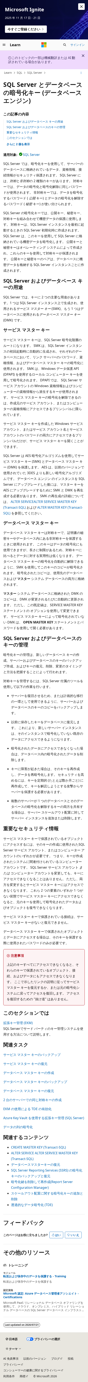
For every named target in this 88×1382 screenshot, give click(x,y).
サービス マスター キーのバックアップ (32, 1054)
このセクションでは (19, 138)
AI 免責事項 (10, 1358)
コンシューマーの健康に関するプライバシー (32, 1370)
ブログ (55, 1358)
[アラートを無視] (81, 6)
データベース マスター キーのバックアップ (35, 1082)
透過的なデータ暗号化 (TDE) (32, 1205)
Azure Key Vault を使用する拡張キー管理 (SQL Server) (43, 1118)
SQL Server (34, 73)
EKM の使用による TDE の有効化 (27, 1109)
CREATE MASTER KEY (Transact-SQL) (38, 1147)
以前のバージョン (34, 1358)
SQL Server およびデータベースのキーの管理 (36, 127)
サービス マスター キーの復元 (25, 1063)
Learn (8, 73)
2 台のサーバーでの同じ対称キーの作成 (32, 1100)
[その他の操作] (81, 73)
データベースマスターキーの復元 (35, 1164)
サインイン (77, 45)
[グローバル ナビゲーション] (4, 44)
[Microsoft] (44, 44)
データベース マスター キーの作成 (28, 1072)
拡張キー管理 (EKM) (18, 1023)
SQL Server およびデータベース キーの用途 (35, 121)
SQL (19, 73)
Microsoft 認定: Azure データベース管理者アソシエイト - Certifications (41, 1295)
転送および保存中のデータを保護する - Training (34, 1276)
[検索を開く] (65, 44)
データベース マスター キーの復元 (28, 1091)
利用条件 (9, 1376)
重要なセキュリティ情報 (22, 132)
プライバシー (11, 1364)
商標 (22, 1376)
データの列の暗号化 (18, 1127)
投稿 (70, 1358)
